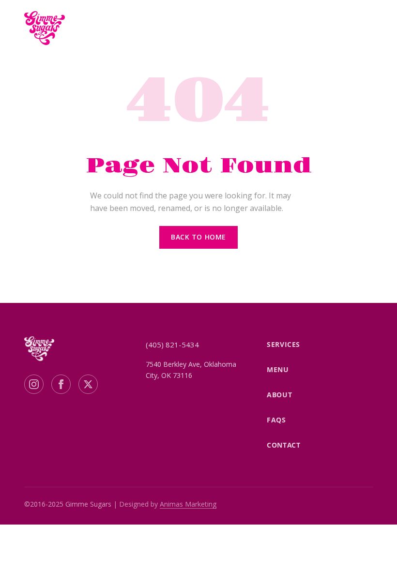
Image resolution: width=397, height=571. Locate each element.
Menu (278, 369)
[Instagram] (34, 384)
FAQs (276, 419)
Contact (283, 445)
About (279, 394)
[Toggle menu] (363, 28)
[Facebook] (61, 384)
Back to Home (198, 236)
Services (283, 344)
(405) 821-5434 (172, 344)
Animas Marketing (188, 504)
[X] (88, 384)
